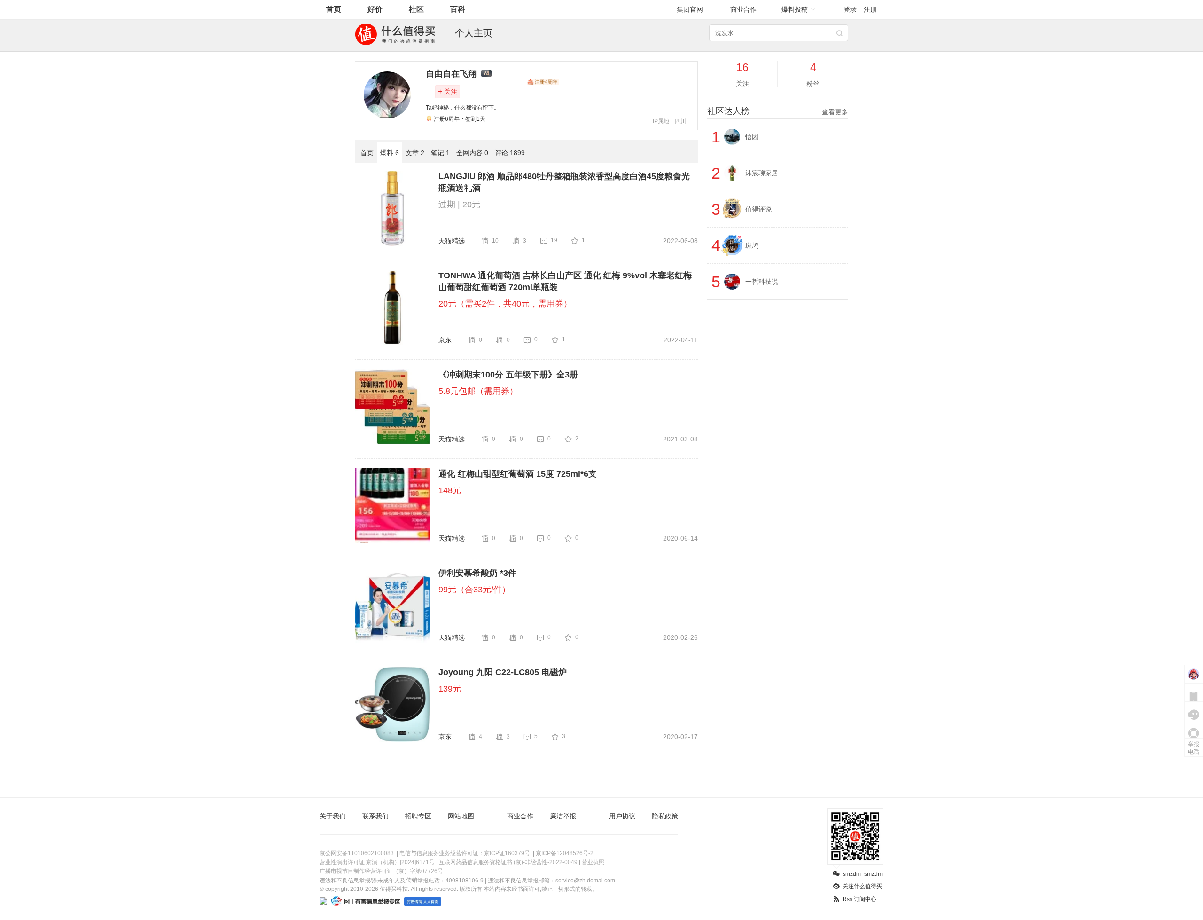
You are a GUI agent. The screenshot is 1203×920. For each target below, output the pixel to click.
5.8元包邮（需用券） (478, 391)
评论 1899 (510, 153)
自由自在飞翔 (451, 74)
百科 (457, 9)
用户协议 (622, 816)
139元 (449, 688)
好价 (375, 9)
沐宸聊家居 (761, 173)
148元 (449, 490)
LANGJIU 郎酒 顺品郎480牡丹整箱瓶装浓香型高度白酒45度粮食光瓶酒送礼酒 (564, 182)
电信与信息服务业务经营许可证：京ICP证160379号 (464, 853)
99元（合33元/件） (474, 589)
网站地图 (461, 816)
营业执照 (593, 862)
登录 (850, 9)
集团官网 (690, 9)
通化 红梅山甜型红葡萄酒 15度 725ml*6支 (517, 474)
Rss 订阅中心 (859, 899)
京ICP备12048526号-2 (565, 853)
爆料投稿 (794, 9)
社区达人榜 (777, 111)
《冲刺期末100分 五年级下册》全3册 (508, 374)
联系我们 (375, 816)
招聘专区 (418, 816)
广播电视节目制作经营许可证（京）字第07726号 (381, 871)
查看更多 (835, 112)
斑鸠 (751, 245)
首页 (333, 9)
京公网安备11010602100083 (357, 853)
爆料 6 (389, 153)
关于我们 (333, 816)
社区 (416, 9)
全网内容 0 (472, 153)
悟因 (751, 137)
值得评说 (758, 209)
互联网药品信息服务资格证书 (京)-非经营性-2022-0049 (508, 862)
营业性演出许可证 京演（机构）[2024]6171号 (377, 862)
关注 (447, 91)
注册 (870, 9)
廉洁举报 (563, 816)
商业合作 (743, 9)
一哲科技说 (761, 281)
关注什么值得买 (862, 886)
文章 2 (415, 153)
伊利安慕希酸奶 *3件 (477, 573)
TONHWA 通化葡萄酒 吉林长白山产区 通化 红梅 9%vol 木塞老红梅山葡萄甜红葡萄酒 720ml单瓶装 (565, 281)
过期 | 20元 (459, 204)
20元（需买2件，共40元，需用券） (505, 303)
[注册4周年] (543, 82)
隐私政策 (665, 816)
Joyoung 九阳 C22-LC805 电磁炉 (502, 672)
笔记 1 (440, 153)
